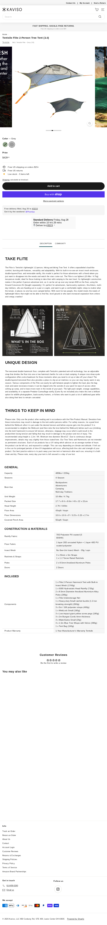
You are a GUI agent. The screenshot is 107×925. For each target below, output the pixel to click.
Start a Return (100, 3)
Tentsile (5, 42)
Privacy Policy (8, 863)
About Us (6, 839)
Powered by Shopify (75, 919)
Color (9, 138)
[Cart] (96, 9)
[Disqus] (53, 783)
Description (46, 244)
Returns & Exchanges (11, 855)
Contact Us (71, 3)
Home (4, 34)
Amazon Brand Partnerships (14, 872)
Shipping (6, 180)
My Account (85, 3)
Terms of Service (9, 867)
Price (5, 152)
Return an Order (9, 835)
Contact (5, 843)
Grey (12, 144)
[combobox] (53, 17)
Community (60, 244)
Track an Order (8, 831)
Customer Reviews (10, 851)
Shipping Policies (9, 859)
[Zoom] (89, 123)
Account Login (8, 847)
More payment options (53, 201)
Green (5, 144)
